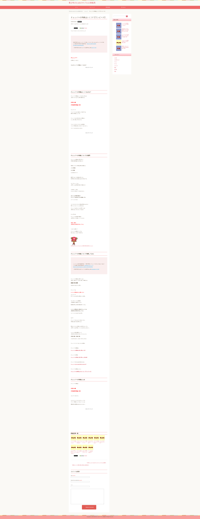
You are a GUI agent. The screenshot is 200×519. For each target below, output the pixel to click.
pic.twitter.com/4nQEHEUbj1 (78, 45)
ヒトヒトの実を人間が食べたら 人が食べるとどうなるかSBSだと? (73, 452)
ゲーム (115, 63)
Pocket (85, 455)
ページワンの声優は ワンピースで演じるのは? (73, 442)
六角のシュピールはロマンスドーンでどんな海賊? (96, 462)
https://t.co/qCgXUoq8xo (77, 266)
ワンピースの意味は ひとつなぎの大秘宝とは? (79, 451)
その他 (115, 57)
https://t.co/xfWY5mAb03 (91, 43)
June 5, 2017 (94, 47)
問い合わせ (123, 7)
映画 (115, 67)
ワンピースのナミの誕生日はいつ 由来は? (90, 442)
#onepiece (87, 265)
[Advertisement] (89, 75)
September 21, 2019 (95, 269)
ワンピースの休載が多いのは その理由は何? (96, 442)
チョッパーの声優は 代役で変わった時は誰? (79, 357)
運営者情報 (108, 7)
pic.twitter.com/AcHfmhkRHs (87, 266)
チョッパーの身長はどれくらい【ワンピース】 (81, 371)
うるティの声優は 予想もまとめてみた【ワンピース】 (84, 451)
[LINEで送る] (82, 455)
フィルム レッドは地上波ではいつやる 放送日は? (79, 442)
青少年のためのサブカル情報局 (82, 3)
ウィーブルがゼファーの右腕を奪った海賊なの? (90, 451)
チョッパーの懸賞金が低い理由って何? (78, 350)
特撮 (115, 71)
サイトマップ (92, 7)
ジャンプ (79, 21)
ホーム (76, 7)
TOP (76, 11)
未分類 (115, 69)
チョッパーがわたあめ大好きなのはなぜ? (78, 364)
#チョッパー (91, 265)
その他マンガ (116, 59)
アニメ (115, 61)
